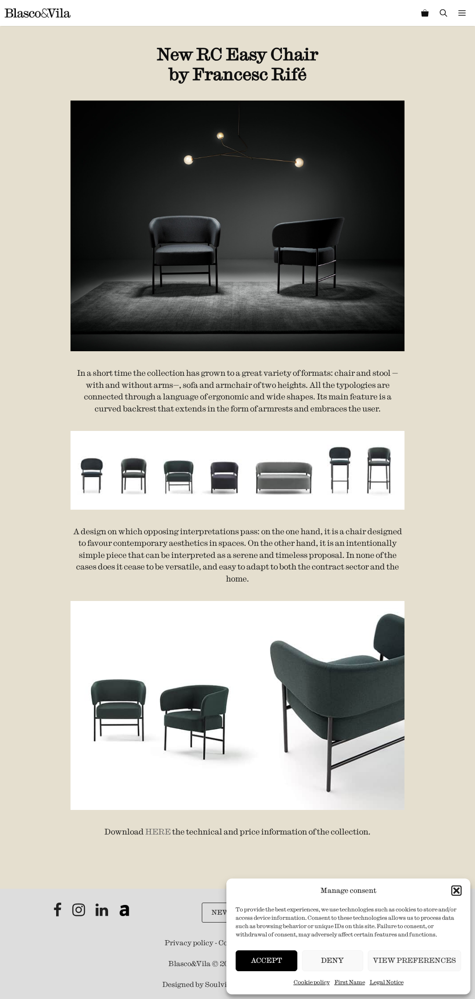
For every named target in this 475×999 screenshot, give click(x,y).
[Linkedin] (102, 912)
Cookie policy (312, 982)
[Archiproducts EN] (124, 912)
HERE (158, 832)
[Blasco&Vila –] (38, 13)
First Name (349, 982)
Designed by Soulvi (194, 984)
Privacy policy (189, 942)
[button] (456, 890)
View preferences (414, 960)
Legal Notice (387, 982)
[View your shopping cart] (425, 13)
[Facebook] (58, 912)
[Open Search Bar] (443, 13)
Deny (332, 960)
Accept (266, 960)
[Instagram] (79, 912)
